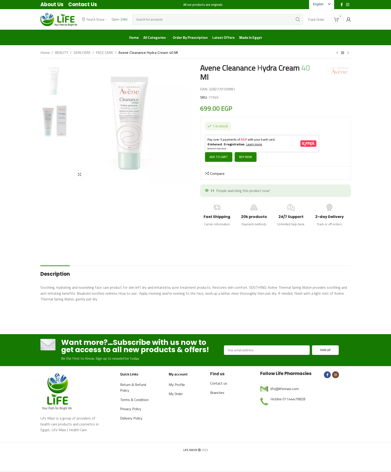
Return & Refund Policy (133, 388)
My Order (176, 394)
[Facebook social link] (341, 4)
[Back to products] (342, 53)
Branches (217, 393)
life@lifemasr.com (284, 389)
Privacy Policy (130, 409)
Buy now (245, 157)
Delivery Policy (131, 418)
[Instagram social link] (347, 4)
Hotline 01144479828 (287, 399)
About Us (51, 4)
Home (45, 53)
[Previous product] (337, 53)
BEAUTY (61, 53)
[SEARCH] (298, 19)
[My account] (348, 19)
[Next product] (348, 53)
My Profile (177, 385)
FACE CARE (104, 53)
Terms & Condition (134, 400)
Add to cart (219, 157)
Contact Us (82, 4)
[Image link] (57, 391)
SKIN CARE (82, 53)
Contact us (218, 383)
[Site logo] (58, 19)
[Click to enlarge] (79, 174)
